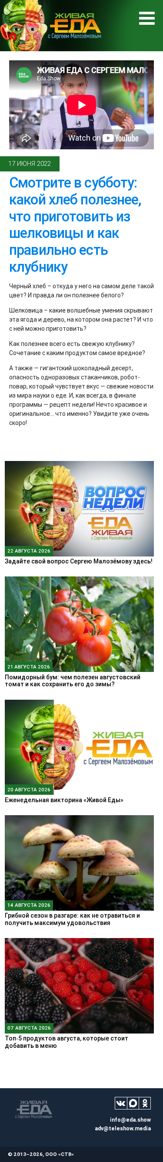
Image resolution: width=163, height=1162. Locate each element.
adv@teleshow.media (123, 1128)
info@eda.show (130, 1119)
